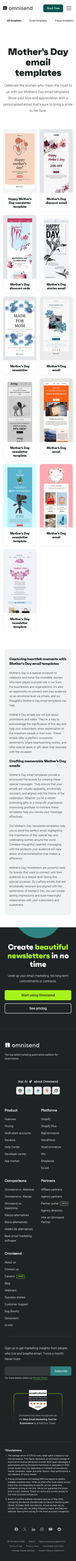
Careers (14, 1276)
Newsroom (12, 1318)
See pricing (38, 1008)
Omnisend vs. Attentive (19, 1189)
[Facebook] (16, 1530)
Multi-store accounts (18, 1133)
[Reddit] (59, 1530)
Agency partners (51, 1196)
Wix (43, 1154)
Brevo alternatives (16, 1222)
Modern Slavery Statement (51, 1550)
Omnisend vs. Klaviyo (18, 1196)
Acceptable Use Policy (53, 1546)
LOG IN (64, 1204)
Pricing (9, 1126)
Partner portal (49, 1203)
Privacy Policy (40, 1378)
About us (10, 1262)
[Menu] (69, 11)
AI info (9, 1325)
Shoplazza (47, 1161)
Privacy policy (32, 1546)
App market (12, 1161)
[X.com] (25, 1530)
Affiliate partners (51, 1189)
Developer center (15, 1154)
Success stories (15, 1297)
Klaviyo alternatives (17, 1215)
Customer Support (16, 1304)
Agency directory (51, 1210)
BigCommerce (50, 1133)
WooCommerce (51, 1147)
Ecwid (45, 1168)
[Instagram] (42, 1530)
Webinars (11, 1290)
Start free (53, 8)
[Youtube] (50, 1529)
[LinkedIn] (33, 1530)
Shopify (45, 1119)
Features (10, 1119)
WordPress (48, 1140)
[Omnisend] (17, 9)
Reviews (10, 1140)
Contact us (12, 1269)
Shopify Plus (49, 1126)
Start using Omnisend (38, 995)
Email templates (38, 20)
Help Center (12, 1147)
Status (31, 1541)
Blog (7, 1283)
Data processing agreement (52, 1541)
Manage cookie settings (23, 1550)
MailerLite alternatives (19, 1229)
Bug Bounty (12, 1311)
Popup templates (64, 20)
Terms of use (15, 1546)
